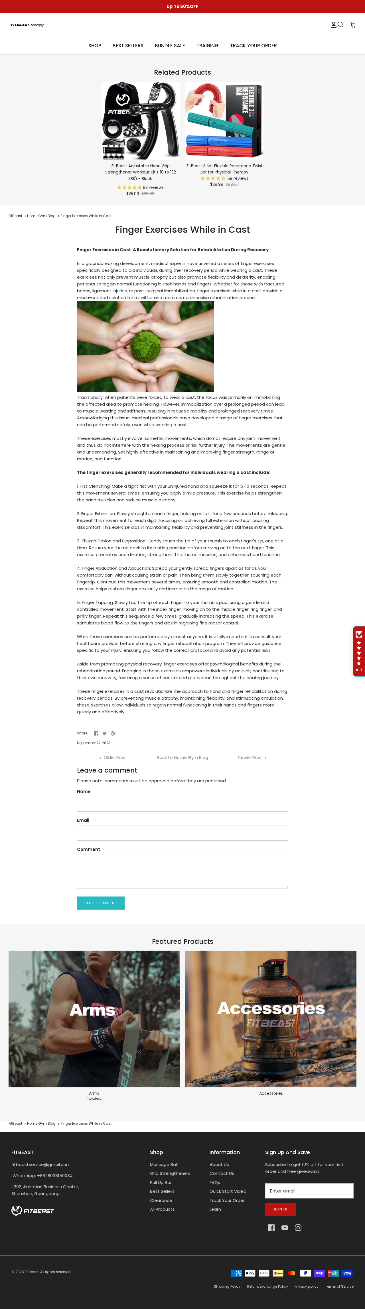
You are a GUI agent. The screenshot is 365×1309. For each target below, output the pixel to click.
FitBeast (15, 215)
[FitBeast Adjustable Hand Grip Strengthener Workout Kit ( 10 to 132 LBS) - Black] (141, 121)
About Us (219, 1164)
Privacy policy (307, 1286)
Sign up (281, 1209)
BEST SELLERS (128, 45)
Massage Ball (164, 1164)
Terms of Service (339, 1286)
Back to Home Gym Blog (182, 757)
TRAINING (207, 45)
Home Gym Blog (41, 215)
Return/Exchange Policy (267, 1286)
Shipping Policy (227, 1286)
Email (83, 820)
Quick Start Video (228, 1191)
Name (84, 792)
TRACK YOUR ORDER (253, 45)
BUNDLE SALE (170, 45)
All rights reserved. (56, 1271)
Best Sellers (162, 1191)
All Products (162, 1209)
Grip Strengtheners (170, 1173)
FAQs (215, 1182)
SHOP (94, 45)
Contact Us (222, 1173)
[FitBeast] (27, 25)
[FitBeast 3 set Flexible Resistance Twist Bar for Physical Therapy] (224, 121)
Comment (88, 849)
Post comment (100, 903)
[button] (130, 187)
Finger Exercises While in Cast (86, 215)
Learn (215, 1209)
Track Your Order (227, 1200)
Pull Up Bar (161, 1182)
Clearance (161, 1200)
